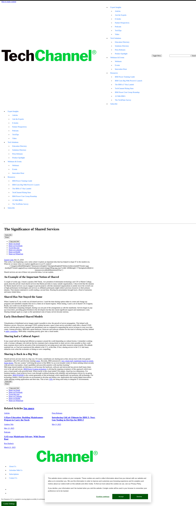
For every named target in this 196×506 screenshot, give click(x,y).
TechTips (118, 30)
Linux (38, 361)
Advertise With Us (15, 470)
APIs (51, 379)
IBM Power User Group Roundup (127, 92)
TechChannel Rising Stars (124, 88)
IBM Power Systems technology (35, 369)
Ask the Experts (120, 15)
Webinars (118, 61)
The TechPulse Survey (123, 100)
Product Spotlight (121, 54)
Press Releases (120, 50)
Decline (139, 496)
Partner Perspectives (122, 23)
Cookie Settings (9, 504)
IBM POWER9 (18, 375)
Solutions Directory (122, 46)
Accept (121, 496)
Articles (117, 11)
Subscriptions (14, 474)
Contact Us (13, 478)
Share (7, 237)
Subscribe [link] (8, 235)
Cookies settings (102, 496)
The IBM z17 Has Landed (124, 85)
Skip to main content (8, 2)
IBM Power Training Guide (125, 77)
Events (117, 65)
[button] (157, 56)
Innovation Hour (121, 69)
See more (28, 408)
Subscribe (113, 104)
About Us (12, 466)
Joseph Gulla (9, 260)
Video (117, 34)
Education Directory (122, 42)
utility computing (11, 331)
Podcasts (118, 27)
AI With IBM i (120, 96)
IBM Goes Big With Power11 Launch (128, 81)
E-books (118, 19)
